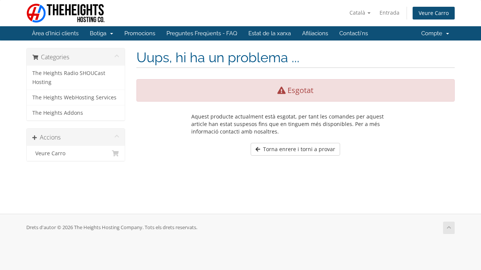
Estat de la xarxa (269, 33)
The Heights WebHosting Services (74, 97)
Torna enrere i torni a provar (297, 149)
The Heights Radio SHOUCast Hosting (68, 78)
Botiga (99, 33)
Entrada (389, 12)
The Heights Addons (57, 113)
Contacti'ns (353, 33)
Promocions (139, 33)
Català (358, 12)
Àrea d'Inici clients (55, 33)
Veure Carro (434, 12)
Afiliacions (315, 33)
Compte (433, 33)
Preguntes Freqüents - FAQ (201, 33)
